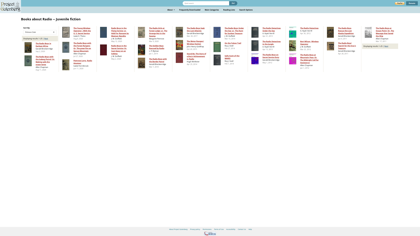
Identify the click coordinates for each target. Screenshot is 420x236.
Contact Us (242, 229)
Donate (412, 3)
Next (46, 38)
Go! (233, 3)
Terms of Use (219, 229)
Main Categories (212, 10)
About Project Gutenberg (178, 229)
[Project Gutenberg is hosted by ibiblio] (210, 235)
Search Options (246, 10)
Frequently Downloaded (189, 10)
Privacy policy (195, 229)
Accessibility (230, 229)
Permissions (207, 229)
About (171, 10)
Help (250, 229)
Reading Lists (229, 10)
